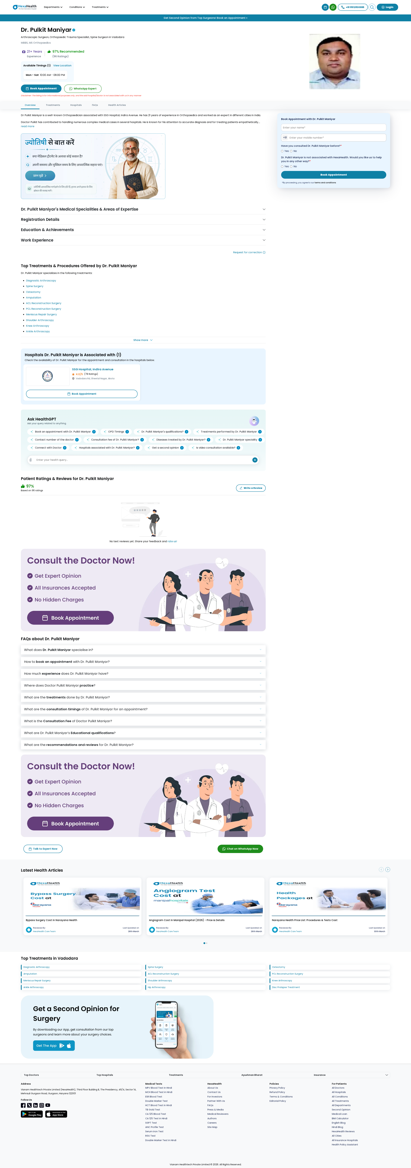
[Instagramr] (41, 1105)
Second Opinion (341, 1109)
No (295, 151)
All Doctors (338, 1087)
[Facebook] (23, 1105)
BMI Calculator (340, 1118)
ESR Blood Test (153, 1096)
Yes (286, 151)
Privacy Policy (277, 1087)
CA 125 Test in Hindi (156, 1118)
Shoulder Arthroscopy (40, 320)
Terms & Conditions (281, 1096)
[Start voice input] (255, 460)
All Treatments (340, 1101)
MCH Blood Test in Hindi (158, 1092)
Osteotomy (33, 292)
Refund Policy (277, 1092)
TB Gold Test (152, 1109)
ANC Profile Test (154, 1127)
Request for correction (247, 252)
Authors (212, 1118)
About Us (212, 1087)
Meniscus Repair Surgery (41, 314)
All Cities (336, 1135)
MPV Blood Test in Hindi (158, 1087)
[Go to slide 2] (206, 943)
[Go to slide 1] (204, 943)
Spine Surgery (34, 286)
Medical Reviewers (217, 1114)
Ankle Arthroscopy (38, 331)
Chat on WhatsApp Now (242, 849)
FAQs (95, 105)
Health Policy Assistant (345, 1144)
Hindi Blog (337, 1127)
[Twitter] (29, 1105)
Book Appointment (84, 394)
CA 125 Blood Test (155, 1114)
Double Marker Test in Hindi (160, 1140)
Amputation (33, 297)
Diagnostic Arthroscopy (41, 280)
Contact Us (214, 1092)
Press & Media (215, 1109)
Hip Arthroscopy (157, 987)
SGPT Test (151, 1122)
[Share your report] (30, 460)
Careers (212, 1122)
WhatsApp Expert (85, 88)
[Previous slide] (381, 869)
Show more (140, 340)
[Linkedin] (35, 1105)
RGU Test (150, 1135)
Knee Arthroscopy (37, 326)
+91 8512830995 (355, 7)
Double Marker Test (156, 1101)
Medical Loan (339, 1114)
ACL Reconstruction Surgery (43, 303)
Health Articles (117, 105)
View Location (62, 65)
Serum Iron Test (154, 1131)
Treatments (53, 105)
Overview (30, 105)
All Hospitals (339, 1092)
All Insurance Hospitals (345, 1140)
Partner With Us (216, 1101)
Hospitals (76, 105)
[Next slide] (387, 869)
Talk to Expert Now (45, 849)
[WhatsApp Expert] (333, 7)
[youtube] (47, 1105)
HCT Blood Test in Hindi (158, 1105)
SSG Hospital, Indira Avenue (92, 369)
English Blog (338, 1122)
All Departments (341, 1105)
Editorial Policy (278, 1101)
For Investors (214, 1096)
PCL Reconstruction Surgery (43, 309)
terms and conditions (325, 182)
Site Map (212, 1127)
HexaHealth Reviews (343, 1131)
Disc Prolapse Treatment (286, 987)
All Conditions (340, 1096)
